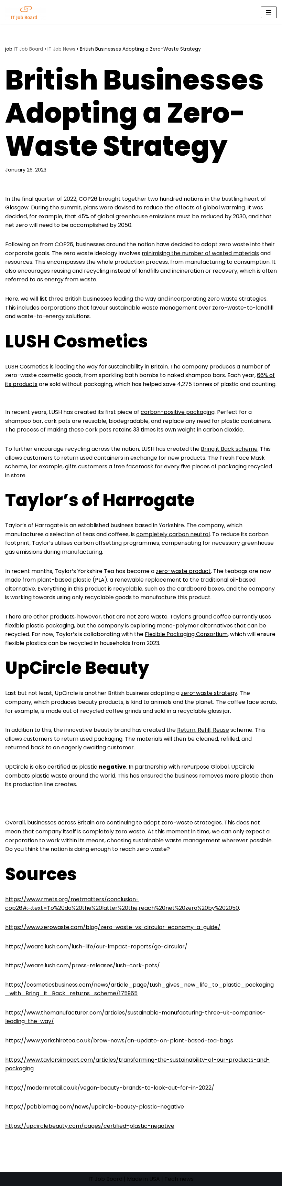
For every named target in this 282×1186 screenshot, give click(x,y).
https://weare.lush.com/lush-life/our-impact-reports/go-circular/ (96, 946)
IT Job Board (28, 48)
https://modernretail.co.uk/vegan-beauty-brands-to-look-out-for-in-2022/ (109, 1088)
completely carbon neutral (173, 534)
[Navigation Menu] (269, 12)
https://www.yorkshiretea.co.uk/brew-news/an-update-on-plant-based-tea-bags (119, 1040)
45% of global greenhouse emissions (126, 216)
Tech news (179, 1179)
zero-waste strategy (209, 693)
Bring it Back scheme (229, 449)
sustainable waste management (153, 308)
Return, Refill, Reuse (203, 730)
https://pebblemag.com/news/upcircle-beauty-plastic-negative (94, 1107)
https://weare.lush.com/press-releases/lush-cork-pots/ (82, 965)
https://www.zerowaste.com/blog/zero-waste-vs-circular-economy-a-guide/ (112, 927)
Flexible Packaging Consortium (186, 634)
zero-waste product (183, 571)
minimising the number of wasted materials (200, 253)
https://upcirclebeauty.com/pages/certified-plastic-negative (89, 1126)
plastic (102, 767)
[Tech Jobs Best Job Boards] (27, 12)
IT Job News (61, 48)
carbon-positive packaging (178, 412)
